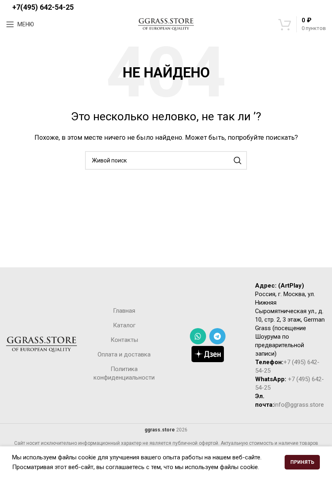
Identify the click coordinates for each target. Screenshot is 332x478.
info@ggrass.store (299, 404)
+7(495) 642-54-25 (43, 7)
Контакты (124, 340)
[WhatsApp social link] (198, 336)
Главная (124, 310)
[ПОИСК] (237, 160)
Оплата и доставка (124, 354)
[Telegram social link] (217, 336)
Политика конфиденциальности (124, 373)
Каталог (124, 325)
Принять (302, 462)
